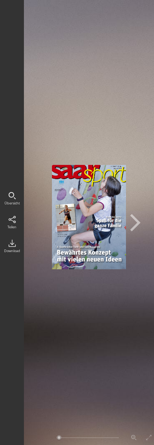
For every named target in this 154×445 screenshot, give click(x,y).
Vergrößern (133, 437)
